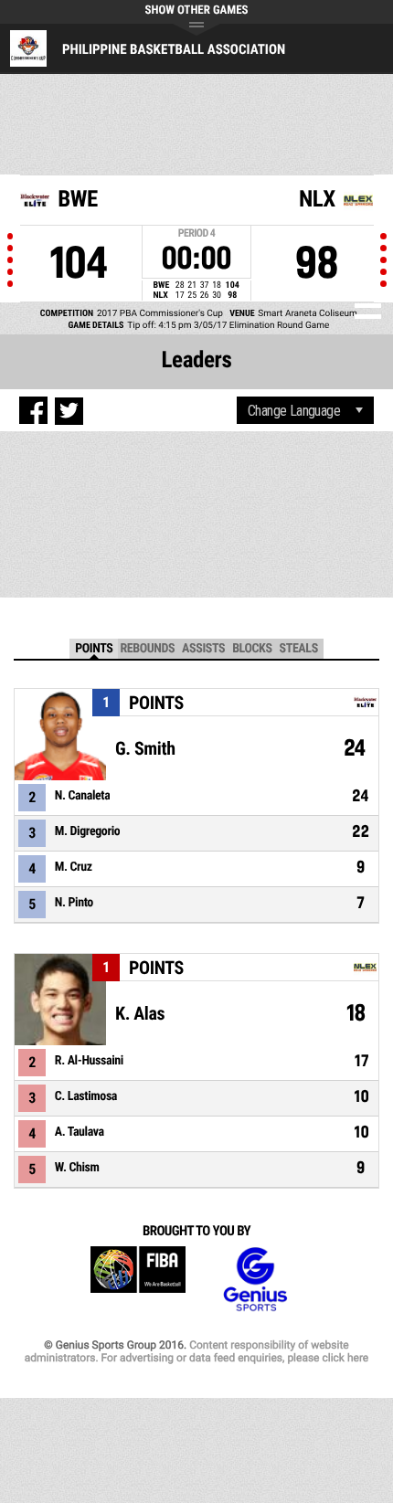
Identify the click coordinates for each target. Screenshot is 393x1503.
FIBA (138, 1279)
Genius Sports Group (255, 1279)
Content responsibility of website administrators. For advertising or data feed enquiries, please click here (196, 1351)
